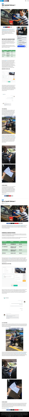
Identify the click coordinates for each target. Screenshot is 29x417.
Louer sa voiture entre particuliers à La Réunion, (17, 225)
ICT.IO (6, 6)
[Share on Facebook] (5, 195)
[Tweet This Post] (12, 223)
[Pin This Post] (10, 195)
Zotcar (6, 60)
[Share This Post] (7, 195)
